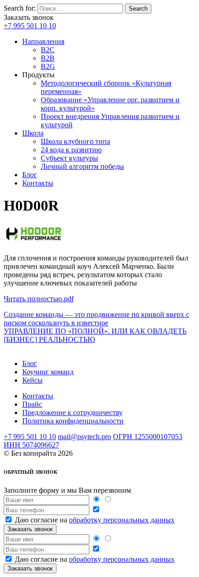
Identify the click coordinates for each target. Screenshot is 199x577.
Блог (29, 175)
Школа (33, 133)
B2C (48, 50)
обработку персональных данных (121, 520)
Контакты (37, 183)
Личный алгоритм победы (82, 166)
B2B (48, 58)
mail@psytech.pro (84, 437)
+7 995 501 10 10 (30, 26)
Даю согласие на (94, 520)
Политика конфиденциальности (73, 421)
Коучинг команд (48, 372)
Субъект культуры (69, 158)
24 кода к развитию (71, 150)
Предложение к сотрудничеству (72, 412)
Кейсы (32, 380)
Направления (43, 41)
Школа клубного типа (75, 141)
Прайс (32, 404)
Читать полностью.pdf (39, 299)
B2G (48, 66)
